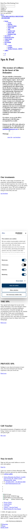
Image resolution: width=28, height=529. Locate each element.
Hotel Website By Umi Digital (12, 509)
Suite (9, 29)
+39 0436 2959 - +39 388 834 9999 (15, 482)
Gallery (6, 50)
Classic (9, 22)
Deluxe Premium (12, 26)
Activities (7, 40)
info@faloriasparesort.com (12, 483)
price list (10, 137)
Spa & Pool (7, 36)
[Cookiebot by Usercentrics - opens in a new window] (16, 233)
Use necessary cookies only (14, 294)
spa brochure (16, 137)
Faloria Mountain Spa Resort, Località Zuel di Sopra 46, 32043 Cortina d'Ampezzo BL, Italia (14, 478)
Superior (10, 24)
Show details (19, 280)
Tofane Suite (11, 32)
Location (10, 47)
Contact (10, 45)
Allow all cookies (14, 285)
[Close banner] (25, 233)
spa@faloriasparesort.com (10, 129)
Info (6, 44)
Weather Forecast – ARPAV (15, 49)
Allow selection (14, 290)
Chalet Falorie (8, 39)
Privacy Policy (8, 502)
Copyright (6, 505)
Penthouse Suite (12, 34)
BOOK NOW (4, 527)
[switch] (24, 265)
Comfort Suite (11, 31)
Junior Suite (11, 27)
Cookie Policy (8, 504)
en (5, 53)
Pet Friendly (8, 42)
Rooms (6, 21)
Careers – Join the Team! (11, 507)
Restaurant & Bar (9, 37)
